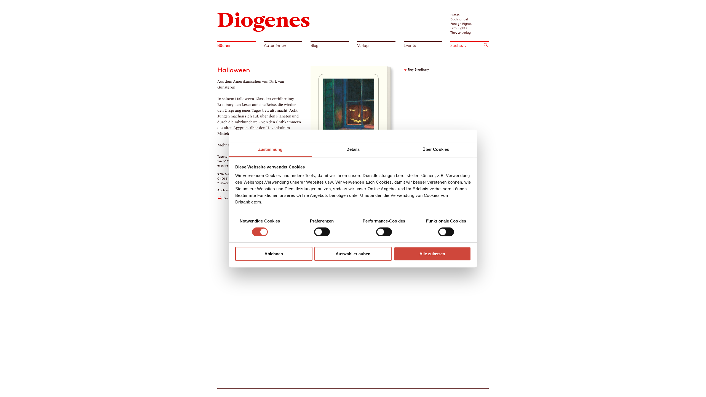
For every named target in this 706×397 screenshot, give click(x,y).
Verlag (363, 45)
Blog (315, 45)
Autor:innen (275, 45)
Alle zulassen (432, 253)
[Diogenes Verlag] (263, 21)
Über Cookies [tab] (435, 149)
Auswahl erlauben (353, 253)
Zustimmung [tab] (270, 149)
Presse (454, 14)
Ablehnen (273, 253)
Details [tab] (353, 149)
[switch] (322, 231)
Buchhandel (459, 19)
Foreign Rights (461, 23)
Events (410, 45)
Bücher (224, 45)
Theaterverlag (460, 32)
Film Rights (458, 28)
